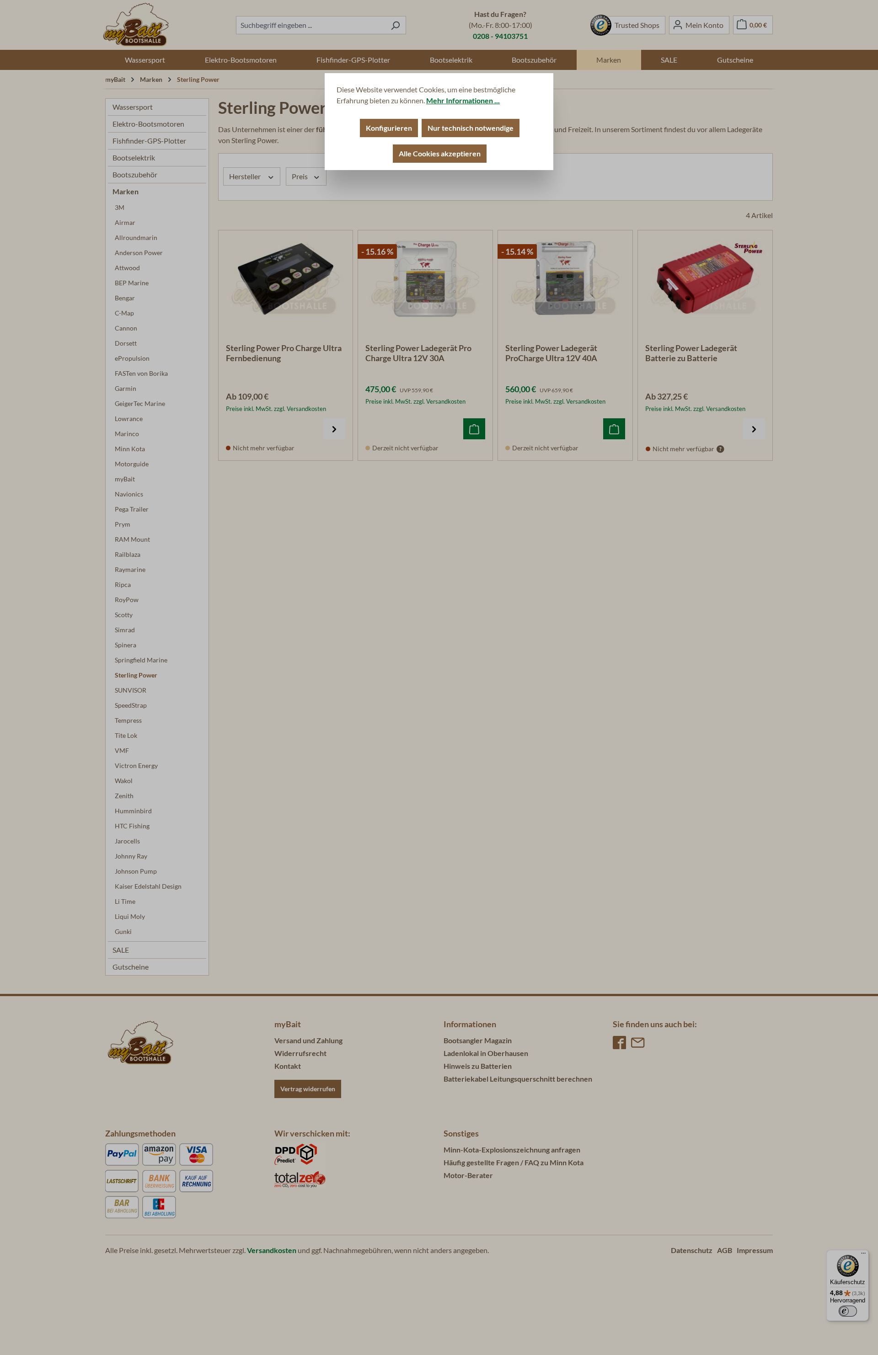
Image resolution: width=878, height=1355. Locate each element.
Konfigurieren (389, 127)
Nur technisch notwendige (471, 127)
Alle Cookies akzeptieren (440, 153)
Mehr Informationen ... (463, 100)
